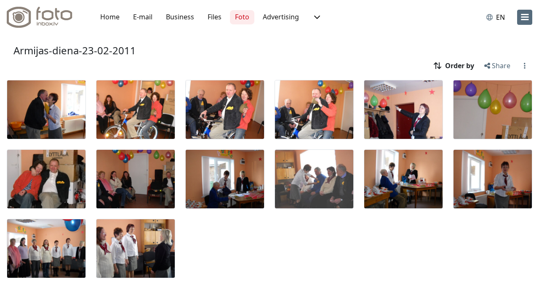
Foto (242, 16)
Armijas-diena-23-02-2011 (74, 50)
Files (214, 16)
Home (110, 16)
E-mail (142, 16)
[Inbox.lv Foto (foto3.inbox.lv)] (44, 17)
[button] (316, 17)
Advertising (281, 16)
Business (180, 16)
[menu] (524, 17)
